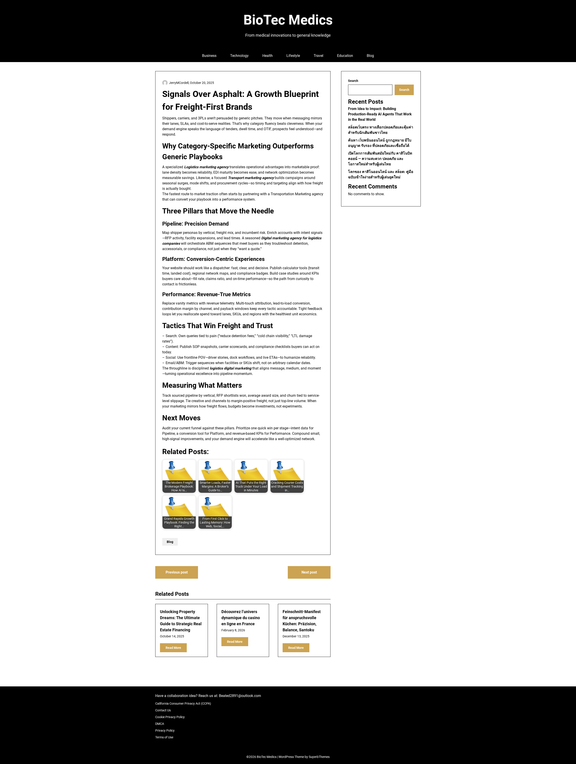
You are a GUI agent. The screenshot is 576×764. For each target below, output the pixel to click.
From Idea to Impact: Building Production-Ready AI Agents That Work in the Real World (380, 114)
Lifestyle (293, 56)
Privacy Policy (165, 730)
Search (353, 81)
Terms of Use (164, 737)
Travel (318, 56)
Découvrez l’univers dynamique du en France (240, 617)
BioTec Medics (288, 20)
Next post (309, 572)
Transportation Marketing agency (297, 194)
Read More (173, 648)
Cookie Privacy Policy (170, 717)
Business (209, 56)
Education (345, 56)
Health (267, 56)
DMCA (159, 724)
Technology (239, 56)
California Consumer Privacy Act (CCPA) (183, 703)
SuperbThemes (319, 757)
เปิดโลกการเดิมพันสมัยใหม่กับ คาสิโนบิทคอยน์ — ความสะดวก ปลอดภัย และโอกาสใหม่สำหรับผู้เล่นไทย (380, 158)
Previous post (177, 572)
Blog (370, 56)
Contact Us (163, 710)
